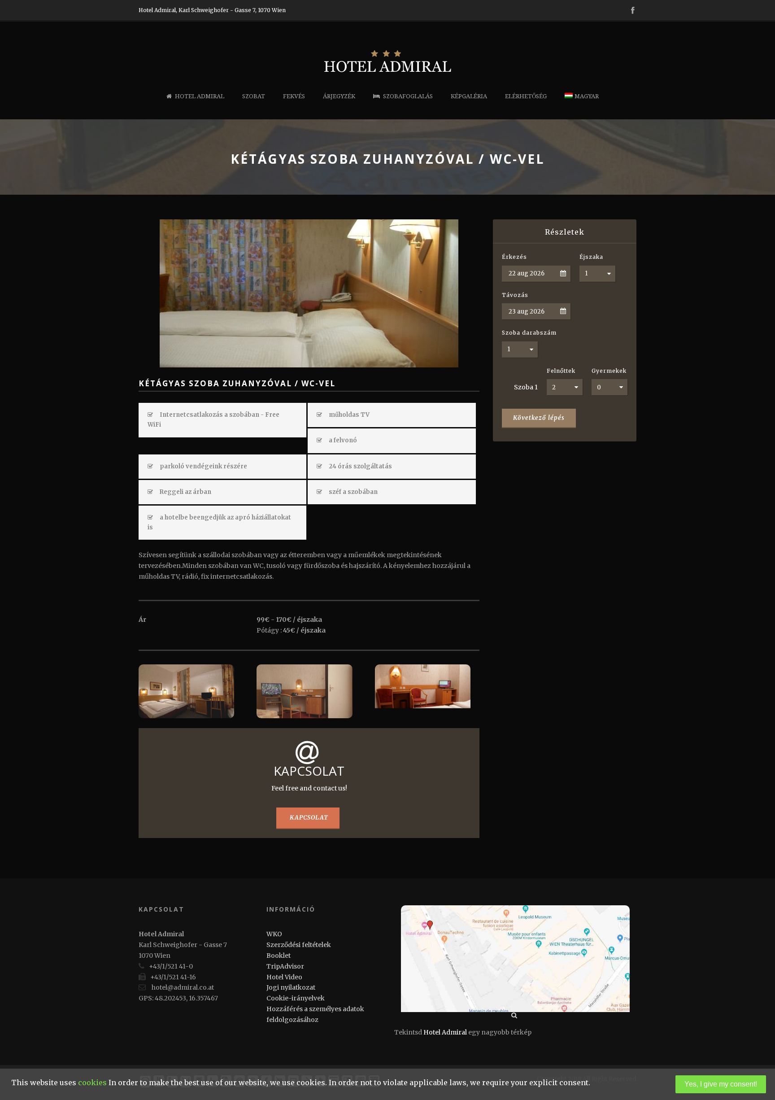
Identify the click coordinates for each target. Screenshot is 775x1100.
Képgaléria (469, 96)
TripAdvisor (285, 966)
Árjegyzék (339, 96)
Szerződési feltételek (298, 945)
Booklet (278, 956)
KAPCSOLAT (309, 817)
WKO (274, 934)
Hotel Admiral (199, 96)
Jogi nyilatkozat (290, 987)
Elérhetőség (526, 96)
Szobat (253, 96)
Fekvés (294, 96)
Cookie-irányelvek (295, 998)
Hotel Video (284, 977)
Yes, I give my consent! (720, 1084)
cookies (92, 1082)
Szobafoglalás (408, 96)
